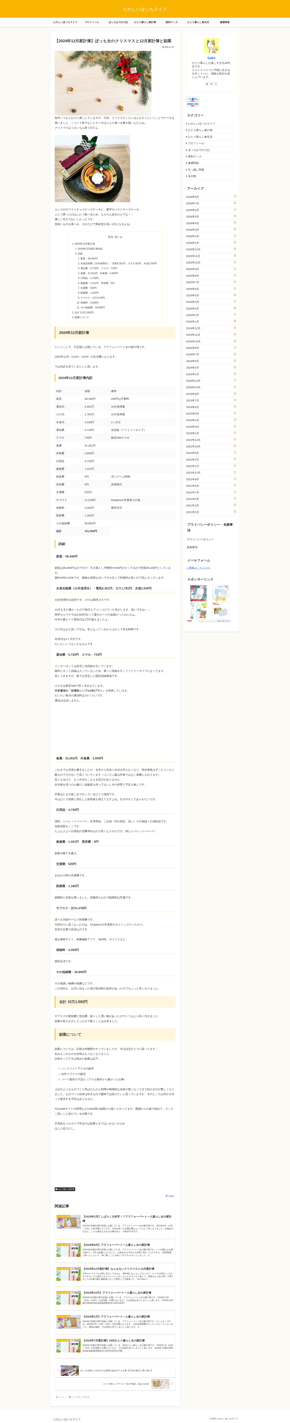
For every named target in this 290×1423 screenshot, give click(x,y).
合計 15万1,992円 (84, 312)
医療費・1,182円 (90, 292)
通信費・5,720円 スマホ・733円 (99, 268)
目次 (110, 236)
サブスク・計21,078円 (93, 297)
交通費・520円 (89, 288)
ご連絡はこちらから (198, 567)
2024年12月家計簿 (85, 243)
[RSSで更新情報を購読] (216, 84)
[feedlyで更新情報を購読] (211, 84)
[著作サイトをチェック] (207, 84)
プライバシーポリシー (200, 539)
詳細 (80, 253)
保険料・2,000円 (90, 302)
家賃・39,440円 (89, 258)
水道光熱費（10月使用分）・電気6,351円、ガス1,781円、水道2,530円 (119, 263)
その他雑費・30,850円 (93, 307)
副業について (82, 317)
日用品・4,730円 (90, 278)
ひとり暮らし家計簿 (66, 1189)
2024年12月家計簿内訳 (90, 248)
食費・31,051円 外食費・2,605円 (99, 273)
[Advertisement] (115, 729)
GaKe (211, 57)
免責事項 (192, 547)
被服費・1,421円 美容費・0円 (99, 283)
